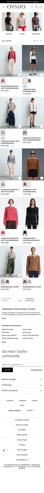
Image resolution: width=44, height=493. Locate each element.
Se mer (4, 318)
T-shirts (20, 299)
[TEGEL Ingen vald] (7, 281)
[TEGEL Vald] (25, 281)
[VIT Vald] (25, 81)
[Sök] (31, 6)
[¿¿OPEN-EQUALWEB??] (5, 450)
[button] (40, 6)
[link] (36, 7)
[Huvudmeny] (3, 7)
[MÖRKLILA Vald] (25, 133)
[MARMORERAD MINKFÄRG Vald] (3, 133)
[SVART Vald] (25, 233)
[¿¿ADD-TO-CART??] (19, 74)
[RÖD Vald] (3, 81)
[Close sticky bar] (41, 1)
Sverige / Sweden (14, 410)
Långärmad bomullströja (29, 299)
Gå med (7, 370)
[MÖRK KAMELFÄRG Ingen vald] (29, 81)
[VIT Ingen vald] (29, 184)
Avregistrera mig (36, 370)
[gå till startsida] (16, 6)
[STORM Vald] (3, 184)
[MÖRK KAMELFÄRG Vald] (25, 184)
